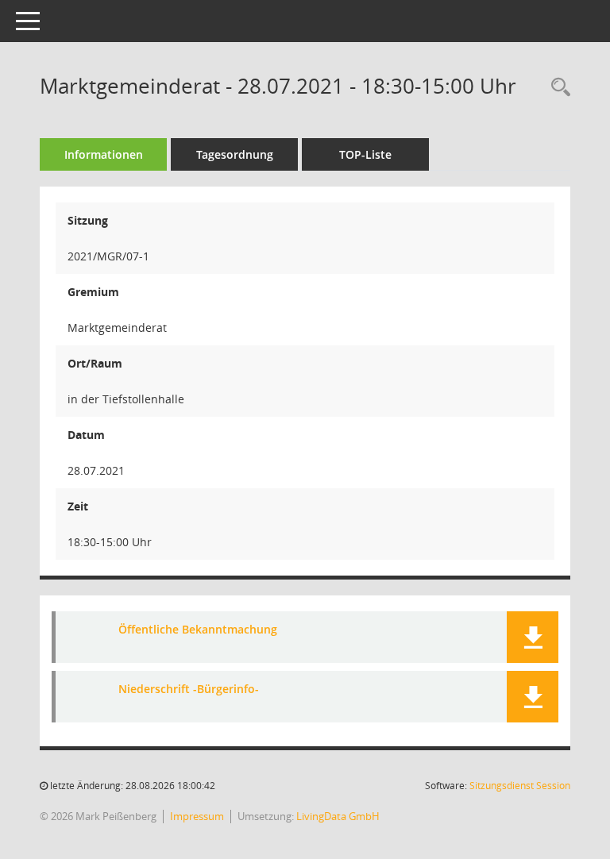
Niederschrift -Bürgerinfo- (188, 688)
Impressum (197, 816)
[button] (532, 637)
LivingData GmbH (338, 816)
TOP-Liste (365, 154)
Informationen (103, 154)
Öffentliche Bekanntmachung (197, 629)
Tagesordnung (234, 154)
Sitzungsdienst (519, 785)
